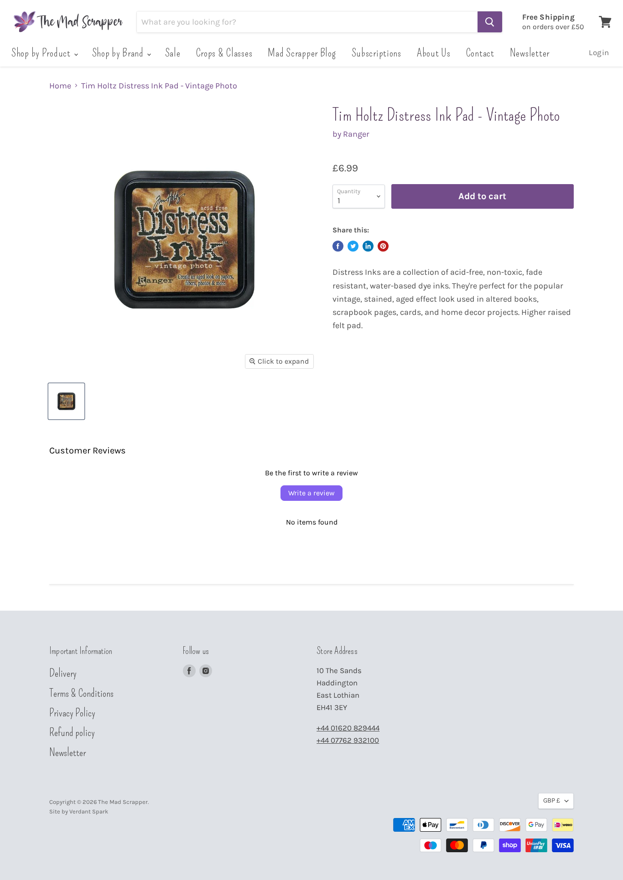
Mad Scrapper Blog (302, 52)
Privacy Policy (72, 712)
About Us (434, 52)
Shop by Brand (119, 52)
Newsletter (530, 52)
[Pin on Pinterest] (383, 246)
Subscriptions (376, 52)
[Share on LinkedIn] (368, 246)
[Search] (490, 21)
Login (599, 52)
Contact (480, 52)
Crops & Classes (224, 52)
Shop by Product (42, 52)
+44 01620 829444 (348, 728)
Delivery (63, 673)
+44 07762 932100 (348, 740)
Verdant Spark (88, 811)
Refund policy (72, 732)
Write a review (311, 493)
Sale (173, 52)
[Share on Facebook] (337, 246)
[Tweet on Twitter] (353, 246)
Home (60, 86)
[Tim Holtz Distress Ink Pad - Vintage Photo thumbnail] (66, 401)
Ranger (356, 134)
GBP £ (551, 800)
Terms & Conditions (81, 693)
